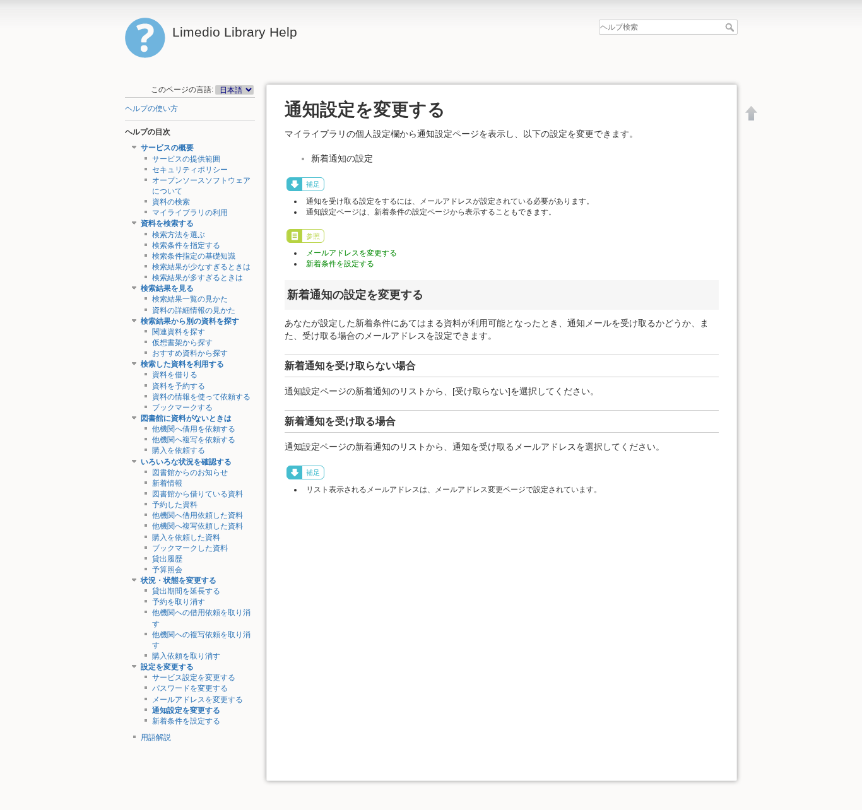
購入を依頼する (178, 450)
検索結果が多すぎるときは (197, 277)
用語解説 (156, 737)
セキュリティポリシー (190, 169)
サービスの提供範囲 (186, 159)
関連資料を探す (178, 331)
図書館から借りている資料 (197, 494)
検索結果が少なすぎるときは (201, 266)
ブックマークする (182, 407)
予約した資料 (175, 504)
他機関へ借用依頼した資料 (197, 515)
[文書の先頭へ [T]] (751, 113)
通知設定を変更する (186, 710)
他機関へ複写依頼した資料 (197, 526)
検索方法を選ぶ (178, 234)
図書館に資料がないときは (186, 418)
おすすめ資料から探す (190, 353)
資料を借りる (175, 374)
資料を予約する (178, 386)
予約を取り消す (178, 601)
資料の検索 (171, 201)
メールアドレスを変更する (197, 699)
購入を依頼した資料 (186, 537)
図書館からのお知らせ (190, 472)
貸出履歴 (167, 559)
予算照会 (167, 569)
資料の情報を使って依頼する (201, 396)
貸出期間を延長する (186, 591)
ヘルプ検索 (731, 27)
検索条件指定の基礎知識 (193, 256)
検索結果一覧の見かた (190, 299)
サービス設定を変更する (193, 677)
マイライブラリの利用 (190, 212)
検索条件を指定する (186, 245)
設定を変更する (167, 666)
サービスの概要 (167, 147)
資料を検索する (167, 223)
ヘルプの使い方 (151, 108)
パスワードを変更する (190, 688)
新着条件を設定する (186, 721)
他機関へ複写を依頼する (193, 439)
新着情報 (167, 483)
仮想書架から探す (182, 342)
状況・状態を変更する (178, 580)
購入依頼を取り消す (186, 656)
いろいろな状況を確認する (186, 461)
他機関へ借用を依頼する (193, 429)
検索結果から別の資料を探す (190, 321)
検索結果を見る (167, 288)
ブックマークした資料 (190, 548)
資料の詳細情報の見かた (193, 310)
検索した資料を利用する (182, 364)
